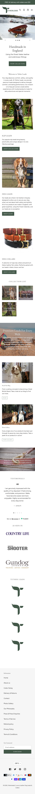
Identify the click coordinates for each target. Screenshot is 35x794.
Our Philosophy (9, 709)
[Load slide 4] (19, 513)
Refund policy (8, 724)
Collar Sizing (8, 688)
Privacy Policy (9, 729)
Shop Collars (9, 272)
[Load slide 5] (21, 513)
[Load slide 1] (15, 40)
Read (5, 398)
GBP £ (17, 763)
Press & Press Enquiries (12, 714)
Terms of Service (9, 719)
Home (6, 678)
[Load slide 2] (17, 40)
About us (7, 683)
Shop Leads (8, 214)
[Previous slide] (5, 40)
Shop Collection (11, 149)
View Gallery (7, 439)
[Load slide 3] (19, 40)
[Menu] (32, 10)
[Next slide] (30, 40)
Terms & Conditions (10, 734)
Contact (6, 698)
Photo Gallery (8, 703)
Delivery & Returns (10, 693)
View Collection (17, 64)
